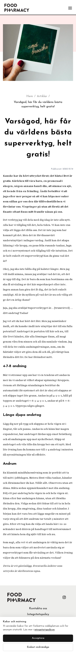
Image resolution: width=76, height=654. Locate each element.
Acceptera (38, 638)
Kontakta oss (38, 608)
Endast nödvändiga (38, 647)
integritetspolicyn (44, 629)
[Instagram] (64, 597)
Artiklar (42, 96)
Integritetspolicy (38, 614)
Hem (29, 96)
